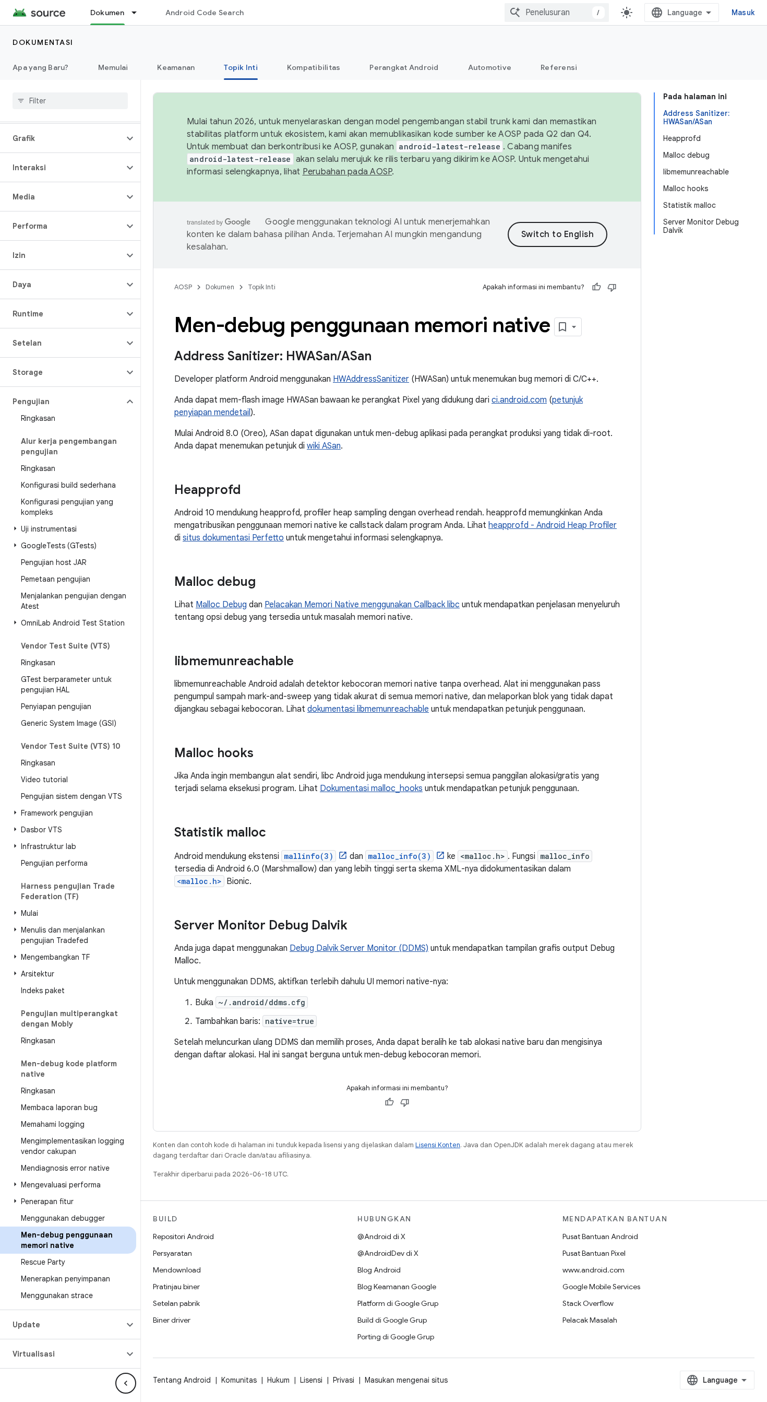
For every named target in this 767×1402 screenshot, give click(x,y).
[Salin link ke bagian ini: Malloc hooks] (264, 754)
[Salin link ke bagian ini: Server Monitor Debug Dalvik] (357, 926)
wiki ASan (324, 446)
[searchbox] (70, 100)
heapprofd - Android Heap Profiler (552, 525)
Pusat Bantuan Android (600, 1236)
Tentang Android (182, 1380)
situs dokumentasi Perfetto (233, 538)
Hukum (278, 1380)
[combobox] (557, 12)
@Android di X (381, 1236)
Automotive (490, 67)
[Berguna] (596, 287)
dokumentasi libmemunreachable (368, 709)
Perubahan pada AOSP (347, 172)
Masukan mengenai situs (406, 1380)
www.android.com (593, 1270)
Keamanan (176, 67)
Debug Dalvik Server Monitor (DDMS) (359, 948)
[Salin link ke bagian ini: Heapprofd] (251, 491)
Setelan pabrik (176, 1303)
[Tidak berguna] (612, 287)
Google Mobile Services (601, 1286)
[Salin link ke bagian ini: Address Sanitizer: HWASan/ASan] (381, 357)
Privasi (343, 1380)
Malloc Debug (221, 604)
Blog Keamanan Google (396, 1286)
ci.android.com (519, 400)
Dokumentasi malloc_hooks (371, 788)
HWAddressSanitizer (371, 379)
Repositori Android (183, 1236)
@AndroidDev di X (387, 1253)
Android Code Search (204, 12)
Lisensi (311, 1380)
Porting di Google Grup (395, 1336)
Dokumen (107, 12)
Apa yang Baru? (41, 67)
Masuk (743, 12)
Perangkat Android (403, 67)
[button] (62, 138)
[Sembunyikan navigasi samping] (125, 1383)
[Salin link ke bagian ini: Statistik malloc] (276, 833)
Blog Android (379, 1270)
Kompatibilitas (314, 67)
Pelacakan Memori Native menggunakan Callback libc (362, 604)
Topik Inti (241, 67)
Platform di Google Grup (397, 1303)
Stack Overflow (588, 1303)
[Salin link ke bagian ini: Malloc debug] (266, 582)
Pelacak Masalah (589, 1320)
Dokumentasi (43, 42)
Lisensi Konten (437, 1144)
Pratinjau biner (176, 1286)
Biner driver (171, 1320)
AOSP (183, 286)
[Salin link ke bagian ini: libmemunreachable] (304, 662)
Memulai (113, 67)
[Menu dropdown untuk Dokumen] (139, 12)
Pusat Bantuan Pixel (594, 1253)
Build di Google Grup (392, 1320)
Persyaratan (172, 1253)
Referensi (559, 67)
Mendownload (177, 1270)
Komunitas (239, 1380)
